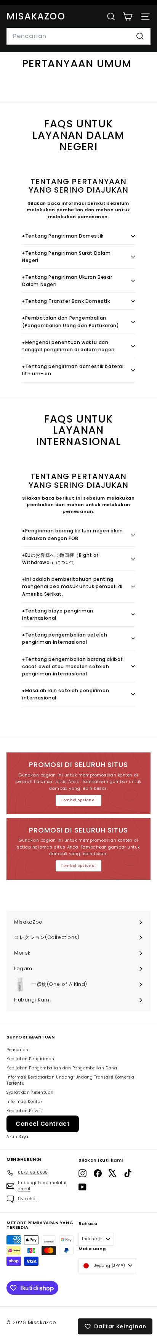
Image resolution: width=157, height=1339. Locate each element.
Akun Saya (17, 1137)
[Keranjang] (127, 16)
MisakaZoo (35, 16)
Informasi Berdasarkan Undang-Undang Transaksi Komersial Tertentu (71, 1080)
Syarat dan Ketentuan (30, 1092)
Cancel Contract (43, 1124)
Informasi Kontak (24, 1101)
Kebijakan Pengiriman (30, 1059)
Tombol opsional (78, 800)
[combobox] (78, 36)
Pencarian (17, 1050)
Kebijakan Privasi (24, 1111)
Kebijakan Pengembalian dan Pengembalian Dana (61, 1068)
